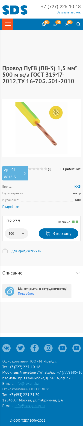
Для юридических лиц (27, 251)
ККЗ (77, 186)
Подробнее (10, 207)
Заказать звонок (69, 12)
